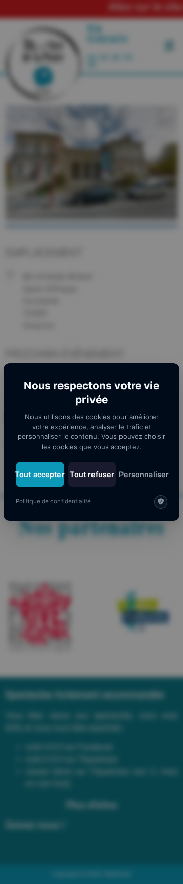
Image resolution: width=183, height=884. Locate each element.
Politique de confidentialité (53, 501)
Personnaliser (143, 474)
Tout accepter (40, 474)
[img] (160, 502)
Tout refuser (92, 474)
